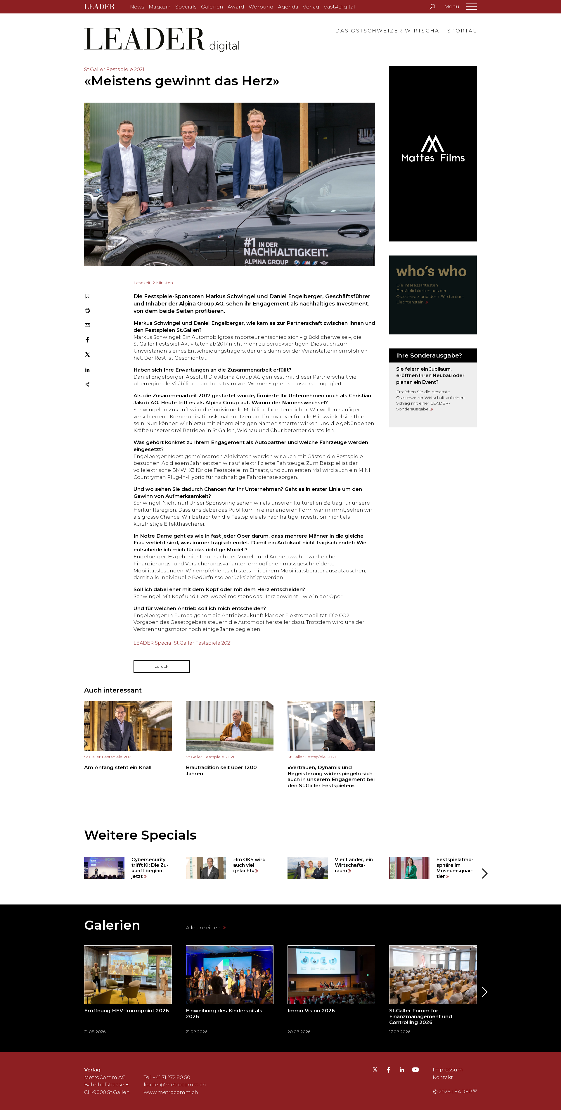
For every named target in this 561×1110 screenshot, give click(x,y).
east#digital (339, 7)
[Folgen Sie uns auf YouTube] (415, 1071)
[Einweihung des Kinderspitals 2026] (229, 991)
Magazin (160, 7)
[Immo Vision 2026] (331, 991)
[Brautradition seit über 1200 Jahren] (229, 746)
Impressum (448, 1070)
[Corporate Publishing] (433, 387)
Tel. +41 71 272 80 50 (167, 1077)
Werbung (261, 7)
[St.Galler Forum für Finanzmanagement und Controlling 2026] (433, 991)
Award (236, 7)
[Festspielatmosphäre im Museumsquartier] (433, 868)
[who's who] (433, 295)
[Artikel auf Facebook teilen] (87, 340)
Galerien (212, 7)
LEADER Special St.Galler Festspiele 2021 (183, 643)
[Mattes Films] (433, 153)
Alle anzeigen (204, 928)
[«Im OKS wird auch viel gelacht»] (229, 868)
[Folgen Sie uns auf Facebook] (388, 1070)
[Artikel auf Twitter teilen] (87, 355)
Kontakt (443, 1077)
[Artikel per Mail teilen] (87, 325)
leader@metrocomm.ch (175, 1084)
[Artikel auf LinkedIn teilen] (87, 370)
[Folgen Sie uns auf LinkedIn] (402, 1070)
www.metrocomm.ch (171, 1092)
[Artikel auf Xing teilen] (87, 385)
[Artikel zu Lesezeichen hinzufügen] (87, 297)
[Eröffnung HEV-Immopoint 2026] (128, 991)
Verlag (311, 7)
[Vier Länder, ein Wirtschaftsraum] (331, 868)
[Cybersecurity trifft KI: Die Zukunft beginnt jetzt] (128, 868)
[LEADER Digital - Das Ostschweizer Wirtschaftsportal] (103, 7)
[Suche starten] (432, 6)
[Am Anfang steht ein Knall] (128, 746)
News (137, 7)
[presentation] (77, 873)
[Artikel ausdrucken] (87, 311)
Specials (186, 7)
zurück (161, 666)
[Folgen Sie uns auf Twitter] (375, 1071)
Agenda (288, 7)
